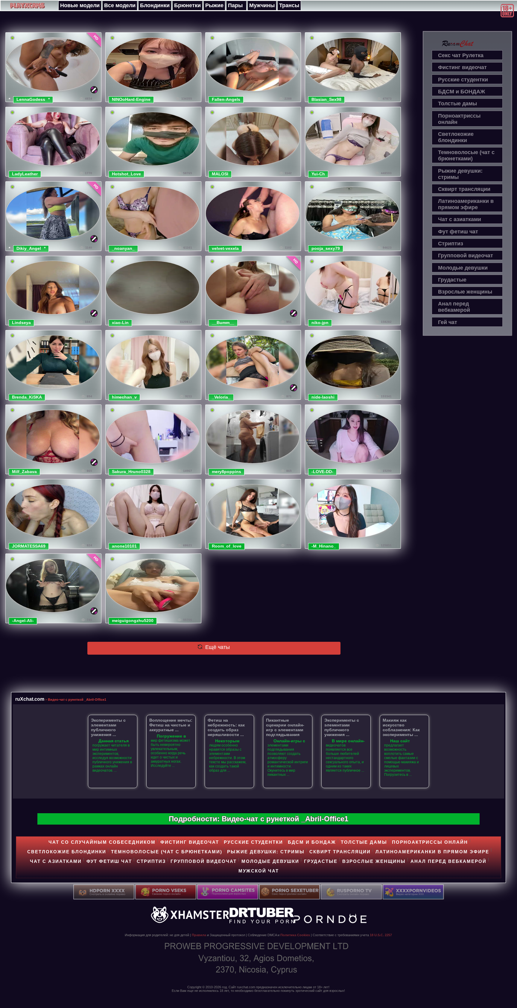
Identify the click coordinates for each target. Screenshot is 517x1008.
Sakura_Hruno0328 (131, 471)
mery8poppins (226, 471)
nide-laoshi (322, 397)
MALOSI (220, 173)
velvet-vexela (225, 248)
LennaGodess (30, 99)
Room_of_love (226, 546)
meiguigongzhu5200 (132, 620)
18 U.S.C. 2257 (381, 935)
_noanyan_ (123, 248)
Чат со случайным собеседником (102, 842)
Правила (199, 935)
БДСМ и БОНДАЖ (461, 92)
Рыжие (214, 5)
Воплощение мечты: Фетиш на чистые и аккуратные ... (170, 725)
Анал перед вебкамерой (454, 307)
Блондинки (155, 5)
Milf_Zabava (24, 471)
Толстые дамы (457, 104)
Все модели (120, 5)
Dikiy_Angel (28, 248)
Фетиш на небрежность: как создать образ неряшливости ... (226, 727)
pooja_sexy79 (325, 248)
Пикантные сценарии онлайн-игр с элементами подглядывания (285, 727)
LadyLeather (25, 173)
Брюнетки (187, 5)
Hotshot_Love (126, 173)
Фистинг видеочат (462, 67)
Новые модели (80, 5)
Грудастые (452, 280)
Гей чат (447, 322)
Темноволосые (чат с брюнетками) (466, 155)
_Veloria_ (221, 397)
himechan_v (124, 397)
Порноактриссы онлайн (459, 119)
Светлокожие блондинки (456, 137)
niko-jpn (320, 322)
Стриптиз (450, 244)
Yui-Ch (318, 173)
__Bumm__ (223, 322)
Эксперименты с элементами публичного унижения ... (108, 727)
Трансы (289, 5)
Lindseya (21, 322)
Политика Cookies (295, 935)
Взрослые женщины (465, 292)
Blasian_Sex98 (326, 99)
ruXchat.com (29, 699)
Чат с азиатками (459, 219)
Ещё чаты (217, 647)
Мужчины (262, 5)
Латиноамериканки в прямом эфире (466, 204)
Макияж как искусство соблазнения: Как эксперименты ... (401, 727)
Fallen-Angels (226, 99)
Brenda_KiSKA (27, 397)
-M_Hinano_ (323, 546)
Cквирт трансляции (464, 189)
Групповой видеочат (465, 256)
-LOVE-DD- (322, 471)
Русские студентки (463, 80)
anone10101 (124, 546)
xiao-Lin (120, 322)
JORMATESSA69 (28, 546)
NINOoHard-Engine (131, 99)
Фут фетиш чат (458, 232)
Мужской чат (258, 870)
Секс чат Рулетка (460, 55)
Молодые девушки (463, 268)
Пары (235, 5)
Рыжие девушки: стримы (460, 174)
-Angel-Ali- (23, 620)
